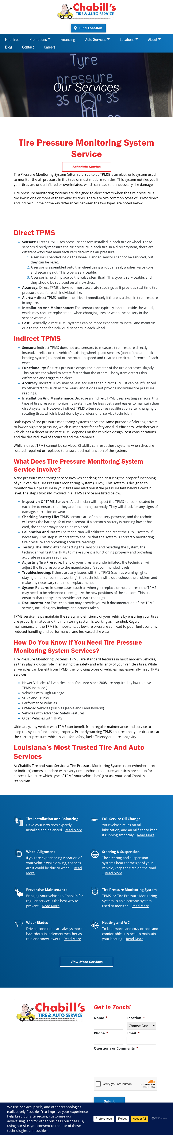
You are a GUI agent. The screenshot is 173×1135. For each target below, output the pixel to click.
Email (133, 1033)
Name (101, 1018)
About (152, 39)
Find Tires (12, 39)
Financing (68, 39)
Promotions (38, 39)
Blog (8, 47)
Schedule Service (87, 166)
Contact (28, 47)
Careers (49, 47)
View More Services (86, 961)
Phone (101, 1033)
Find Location (90, 28)
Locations (127, 39)
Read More (73, 830)
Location (136, 1018)
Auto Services (95, 39)
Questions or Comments (116, 1048)
